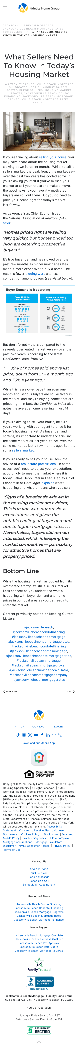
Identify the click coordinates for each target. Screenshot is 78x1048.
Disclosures (51, 834)
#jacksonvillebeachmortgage (39, 660)
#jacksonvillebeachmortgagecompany (38, 675)
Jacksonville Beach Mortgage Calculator (39, 935)
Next (70, 691)
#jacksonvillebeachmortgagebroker (38, 665)
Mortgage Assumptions (17, 842)
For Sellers (33, 90)
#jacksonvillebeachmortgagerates (39, 679)
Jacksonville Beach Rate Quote (39, 946)
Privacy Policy (62, 845)
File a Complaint (60, 838)
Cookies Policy (30, 834)
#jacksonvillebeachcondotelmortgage (38, 651)
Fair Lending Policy (34, 838)
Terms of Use (12, 849)
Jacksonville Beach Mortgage (48, 96)
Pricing (38, 102)
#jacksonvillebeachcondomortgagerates (38, 641)
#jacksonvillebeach (38, 627)
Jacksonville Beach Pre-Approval (39, 943)
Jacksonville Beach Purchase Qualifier (39, 939)
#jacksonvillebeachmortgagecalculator (38, 670)
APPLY (19, 726)
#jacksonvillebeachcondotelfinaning (39, 646)
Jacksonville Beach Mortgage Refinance (39, 919)
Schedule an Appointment (39, 884)
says (6, 223)
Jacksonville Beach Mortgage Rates (38, 99)
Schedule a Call (39, 880)
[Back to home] (39, 8)
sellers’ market (23, 450)
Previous (11, 691)
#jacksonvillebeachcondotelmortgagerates (38, 656)
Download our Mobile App (38, 742)
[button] (5, 8)
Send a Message (39, 876)
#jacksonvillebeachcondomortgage (38, 637)
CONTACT (39, 726)
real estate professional (39, 464)
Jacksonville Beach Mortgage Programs (39, 911)
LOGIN (58, 726)
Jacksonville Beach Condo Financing (39, 904)
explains (48, 483)
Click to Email (39, 873)
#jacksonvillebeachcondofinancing (39, 632)
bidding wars (35, 274)
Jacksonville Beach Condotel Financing (39, 908)
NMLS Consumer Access (34, 845)
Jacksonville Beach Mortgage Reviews (39, 950)
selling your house (52, 157)
